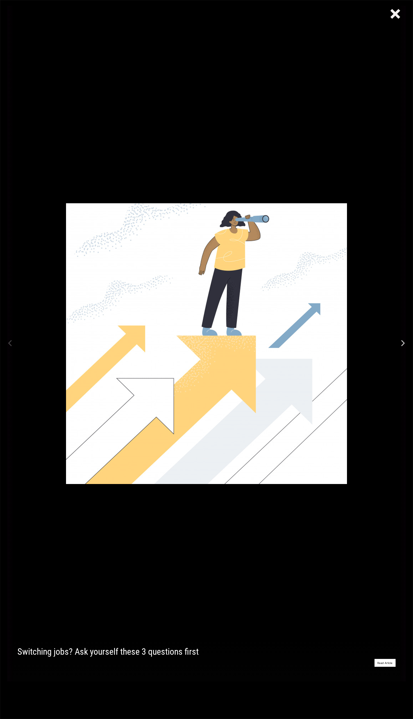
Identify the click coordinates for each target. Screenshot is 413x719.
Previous (10, 343)
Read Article (384, 663)
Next (403, 343)
